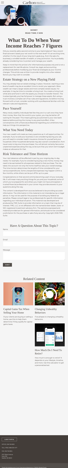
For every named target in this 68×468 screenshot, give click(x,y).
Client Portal (9, 439)
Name (5, 229)
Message (6, 250)
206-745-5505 (10, 444)
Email (5, 240)
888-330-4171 (13, 447)
